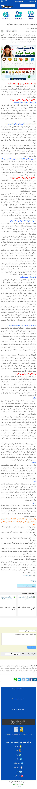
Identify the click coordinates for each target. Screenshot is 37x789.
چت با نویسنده (27, 586)
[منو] (2, 1)
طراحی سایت (18, 786)
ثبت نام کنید (18, 1)
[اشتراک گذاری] (2, 31)
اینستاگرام (17, 776)
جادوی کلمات (27, 575)
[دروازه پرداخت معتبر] (21, 729)
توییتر (16, 772)
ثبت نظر (32, 647)
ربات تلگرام (17, 763)
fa (6, 0)
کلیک (16, 723)
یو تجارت (33, 581)
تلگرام (17, 759)
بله (17, 755)
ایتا (17, 751)
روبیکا (17, 746)
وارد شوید (31, 1)
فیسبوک (16, 767)
